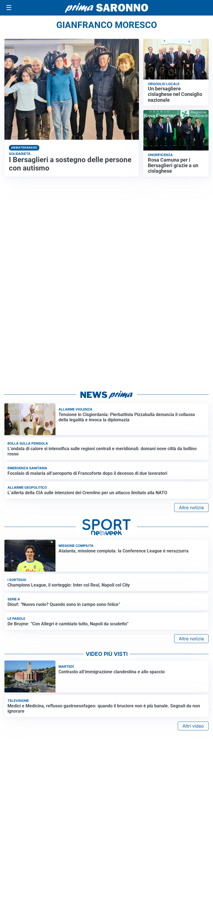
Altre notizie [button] (191, 507)
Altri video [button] (193, 726)
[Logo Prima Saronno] (106, 8)
